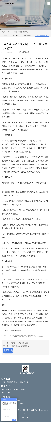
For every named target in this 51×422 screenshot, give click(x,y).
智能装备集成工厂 (28, 35)
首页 (3, 32)
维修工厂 (6, 35)
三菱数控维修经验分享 (19, 343)
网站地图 (25, 417)
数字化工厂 (16, 35)
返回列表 (8, 350)
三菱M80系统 (21, 70)
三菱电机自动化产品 (20, 32)
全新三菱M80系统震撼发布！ (21, 346)
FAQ (8, 32)
